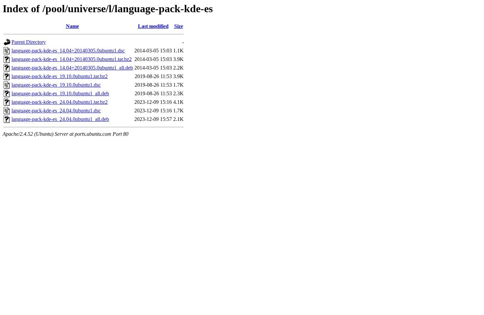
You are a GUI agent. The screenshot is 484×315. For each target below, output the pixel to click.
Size (178, 26)
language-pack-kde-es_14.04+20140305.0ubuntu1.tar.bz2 (72, 59)
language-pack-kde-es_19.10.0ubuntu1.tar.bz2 (60, 76)
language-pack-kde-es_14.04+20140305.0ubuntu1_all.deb (72, 68)
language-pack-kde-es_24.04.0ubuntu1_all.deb (60, 119)
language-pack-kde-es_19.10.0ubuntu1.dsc (56, 85)
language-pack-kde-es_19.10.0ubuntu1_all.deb (60, 93)
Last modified (153, 26)
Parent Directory (29, 42)
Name (72, 26)
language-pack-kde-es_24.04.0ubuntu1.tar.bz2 (60, 102)
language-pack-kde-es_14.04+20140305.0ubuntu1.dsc (68, 50)
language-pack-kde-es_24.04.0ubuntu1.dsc (56, 110)
